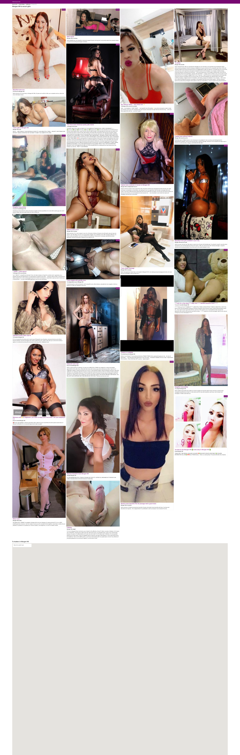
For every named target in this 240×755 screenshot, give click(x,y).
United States (22, 4)
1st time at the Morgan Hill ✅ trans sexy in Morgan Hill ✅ (193, 449)
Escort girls (14, 4)
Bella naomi (70, 36)
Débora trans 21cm (73, 229)
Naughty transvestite (19, 207)
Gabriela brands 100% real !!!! (22, 335)
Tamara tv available (127, 352)
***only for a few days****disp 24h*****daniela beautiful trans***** (196, 303)
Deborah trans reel (72, 364)
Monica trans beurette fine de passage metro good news (138, 503)
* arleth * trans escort (20, 271)
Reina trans (16, 519)
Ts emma (177, 63)
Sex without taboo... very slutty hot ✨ (133, 104)
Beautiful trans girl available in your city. (187, 240)
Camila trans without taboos (183, 136)
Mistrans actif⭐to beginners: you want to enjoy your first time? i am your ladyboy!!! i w (39, 418)
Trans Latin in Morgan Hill (21, 127)
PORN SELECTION (16, 1)
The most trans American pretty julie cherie (80, 124)
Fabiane (69, 527)
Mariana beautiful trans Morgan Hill (78, 473)
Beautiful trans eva (18, 90)
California (28, 4)
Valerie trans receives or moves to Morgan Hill (135, 185)
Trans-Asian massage (127, 268)
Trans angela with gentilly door (76, 280)
